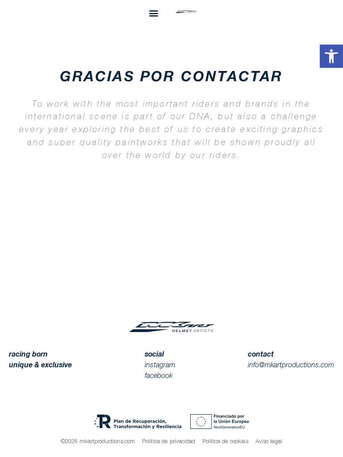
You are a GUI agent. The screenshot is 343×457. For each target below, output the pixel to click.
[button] (331, 56)
